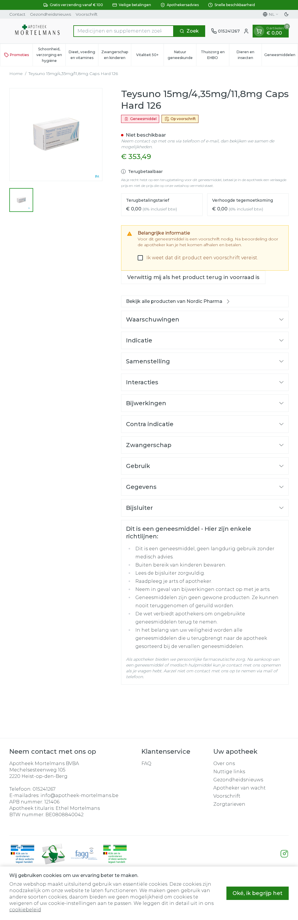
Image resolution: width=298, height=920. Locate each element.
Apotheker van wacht (239, 788)
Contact (17, 14)
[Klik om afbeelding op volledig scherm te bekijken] (56, 134)
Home (16, 73)
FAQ (146, 763)
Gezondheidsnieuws (50, 14)
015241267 (44, 789)
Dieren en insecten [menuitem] (249, 55)
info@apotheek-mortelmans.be (79, 795)
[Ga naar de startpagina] (38, 31)
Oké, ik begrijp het (258, 893)
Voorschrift (86, 14)
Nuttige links (229, 771)
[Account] (246, 31)
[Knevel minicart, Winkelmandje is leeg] (259, 31)
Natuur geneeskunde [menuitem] (182, 55)
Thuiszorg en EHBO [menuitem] (215, 55)
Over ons (224, 763)
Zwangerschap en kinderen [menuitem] (116, 55)
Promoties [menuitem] (19, 55)
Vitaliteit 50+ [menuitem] (150, 56)
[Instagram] (284, 853)
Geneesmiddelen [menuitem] (281, 56)
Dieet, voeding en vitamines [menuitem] (83, 55)
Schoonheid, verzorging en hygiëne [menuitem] (50, 55)
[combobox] (123, 31)
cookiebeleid (25, 909)
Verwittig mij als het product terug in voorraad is (193, 277)
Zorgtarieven (229, 804)
